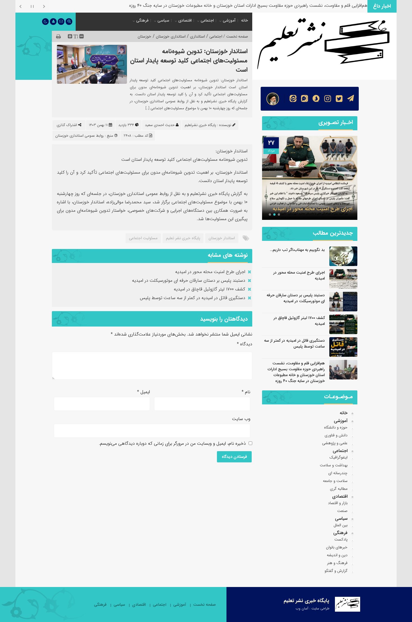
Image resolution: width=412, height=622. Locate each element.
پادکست (341, 539)
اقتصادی (185, 20)
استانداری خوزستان (171, 36)
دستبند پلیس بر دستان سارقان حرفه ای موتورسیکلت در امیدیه (188, 280)
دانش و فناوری (336, 435)
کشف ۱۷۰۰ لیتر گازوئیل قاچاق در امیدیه (209, 289)
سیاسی (163, 20)
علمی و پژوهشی (335, 443)
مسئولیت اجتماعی (143, 238)
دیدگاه (244, 344)
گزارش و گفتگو (336, 571)
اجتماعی (207, 20)
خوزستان (144, 36)
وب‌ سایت (241, 418)
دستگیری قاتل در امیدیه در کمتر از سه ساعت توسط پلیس (192, 297)
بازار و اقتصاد (338, 503)
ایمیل (143, 391)
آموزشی (229, 20)
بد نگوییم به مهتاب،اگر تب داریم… (297, 250)
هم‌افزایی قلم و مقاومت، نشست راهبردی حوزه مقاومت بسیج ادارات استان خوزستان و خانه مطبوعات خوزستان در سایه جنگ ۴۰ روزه (296, 372)
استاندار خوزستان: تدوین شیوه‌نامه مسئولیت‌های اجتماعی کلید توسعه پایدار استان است (188, 60)
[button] (279, 214)
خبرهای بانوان (337, 547)
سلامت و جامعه (335, 481)
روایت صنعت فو (353, 5)
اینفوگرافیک (338, 457)
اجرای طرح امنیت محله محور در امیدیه (210, 271)
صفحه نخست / (235, 36)
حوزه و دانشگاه (336, 427)
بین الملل (341, 525)
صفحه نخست (204, 605)
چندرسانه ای (338, 473)
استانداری (197, 36)
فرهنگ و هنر (337, 563)
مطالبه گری (339, 489)
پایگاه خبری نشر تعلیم (183, 238)
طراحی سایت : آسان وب (312, 608)
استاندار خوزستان (222, 238)
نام (246, 391)
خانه (244, 20)
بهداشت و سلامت (334, 465)
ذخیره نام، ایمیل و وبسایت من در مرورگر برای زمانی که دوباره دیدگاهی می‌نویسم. (172, 443)
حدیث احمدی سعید (160, 125)
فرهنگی (142, 20)
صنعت (342, 511)
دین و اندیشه (337, 555)
